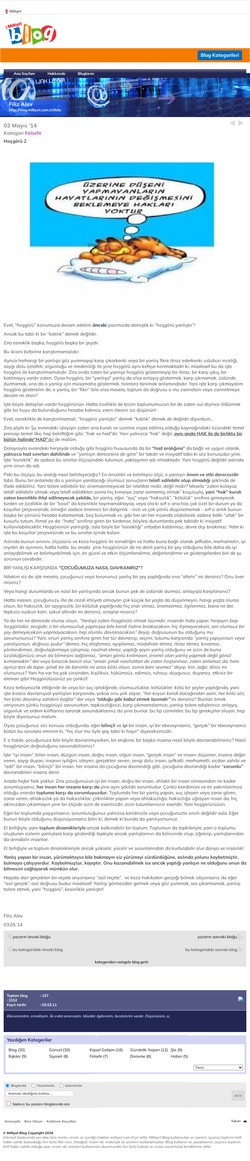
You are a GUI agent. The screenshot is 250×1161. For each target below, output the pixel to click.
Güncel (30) (59, 1049)
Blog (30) (17, 1049)
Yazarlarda (46, 1086)
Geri (232, 123)
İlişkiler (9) (18, 1056)
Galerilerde (73, 1086)
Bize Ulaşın (33, 1121)
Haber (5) (179, 1056)
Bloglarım (86, 73)
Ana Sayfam (24, 73)
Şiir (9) (176, 1049)
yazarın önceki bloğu (32, 936)
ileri (240, 123)
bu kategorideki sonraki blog (211, 949)
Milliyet (15, 11)
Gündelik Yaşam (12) (149, 1049)
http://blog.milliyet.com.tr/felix (35, 110)
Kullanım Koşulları (61, 1121)
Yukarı (236, 1121)
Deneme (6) (140, 1056)
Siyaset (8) (58, 1056)
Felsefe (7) (99, 1056)
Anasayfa (12, 1121)
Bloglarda (19, 1086)
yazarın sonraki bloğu (217, 936)
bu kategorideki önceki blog (38, 949)
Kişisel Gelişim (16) (106, 1049)
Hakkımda (56, 73)
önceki (100, 325)
